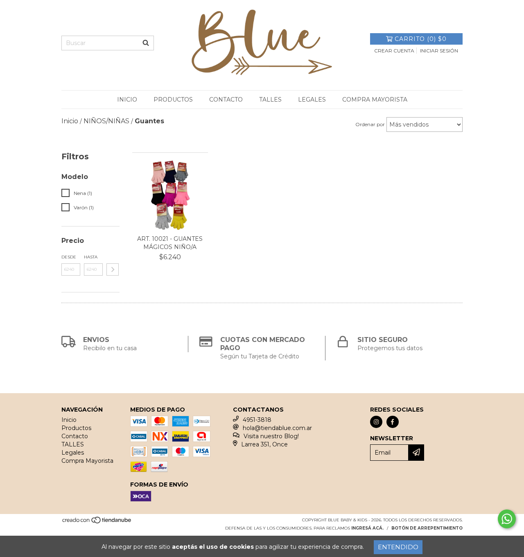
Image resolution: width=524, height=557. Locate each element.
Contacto (226, 99)
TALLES (270, 99)
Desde (68, 257)
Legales (312, 99)
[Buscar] (146, 43)
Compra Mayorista (374, 99)
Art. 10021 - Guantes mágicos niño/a (170, 243)
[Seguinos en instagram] (376, 422)
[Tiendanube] (97, 522)
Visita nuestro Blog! (271, 436)
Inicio (127, 99)
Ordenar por (370, 124)
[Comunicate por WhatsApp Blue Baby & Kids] (507, 518)
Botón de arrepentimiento (427, 528)
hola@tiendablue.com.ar (277, 428)
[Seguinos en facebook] (392, 422)
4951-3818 (257, 419)
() (421, 39)
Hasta (90, 257)
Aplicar (112, 269)
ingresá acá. (367, 528)
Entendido (398, 547)
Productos (173, 99)
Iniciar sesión (439, 51)
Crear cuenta (394, 51)
